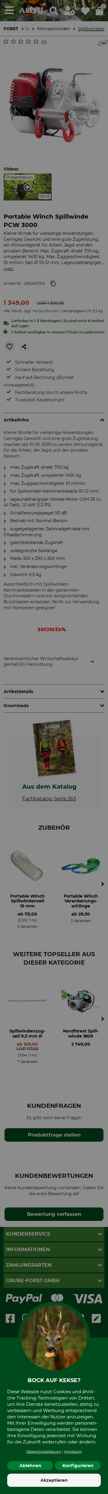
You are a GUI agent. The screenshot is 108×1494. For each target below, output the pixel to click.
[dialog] (54, 747)
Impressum (73, 1452)
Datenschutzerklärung (43, 1452)
